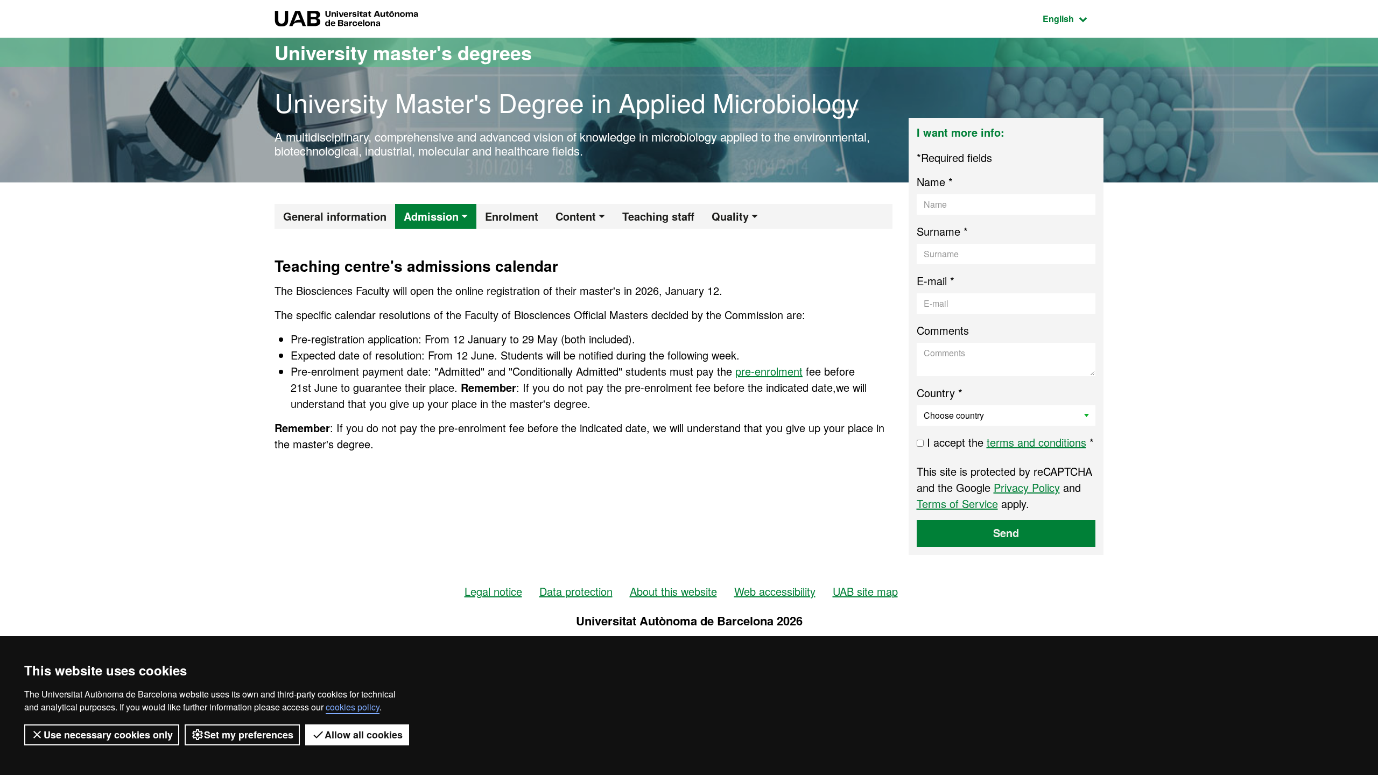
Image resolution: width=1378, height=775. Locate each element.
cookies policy (352, 707)
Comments (943, 330)
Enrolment (511, 216)
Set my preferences (248, 735)
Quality (730, 216)
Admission (431, 216)
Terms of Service (957, 503)
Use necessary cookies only (108, 735)
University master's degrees (403, 52)
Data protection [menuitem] (576, 591)
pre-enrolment (769, 371)
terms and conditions (1036, 442)
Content (576, 216)
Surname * (942, 231)
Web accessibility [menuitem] (774, 591)
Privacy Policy (1027, 487)
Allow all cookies (364, 735)
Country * (939, 392)
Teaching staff (658, 216)
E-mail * (935, 280)
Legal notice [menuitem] (493, 591)
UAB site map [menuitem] (865, 591)
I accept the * (1009, 442)
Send (1006, 532)
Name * (935, 181)
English (1073, 18)
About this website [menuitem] (673, 591)
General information (334, 216)
